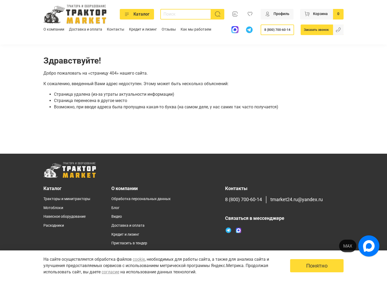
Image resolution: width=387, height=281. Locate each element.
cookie (139, 259)
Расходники (53, 225)
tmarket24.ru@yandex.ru (296, 199)
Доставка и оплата (85, 29)
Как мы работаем (196, 29)
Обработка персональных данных (141, 199)
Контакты (115, 29)
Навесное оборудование (64, 216)
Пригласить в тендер (129, 243)
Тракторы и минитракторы (66, 199)
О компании (53, 29)
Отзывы (169, 29)
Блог (115, 208)
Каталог (141, 14)
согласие (110, 271)
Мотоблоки (53, 208)
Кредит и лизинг (143, 29)
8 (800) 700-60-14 (277, 30)
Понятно (317, 266)
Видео (116, 216)
